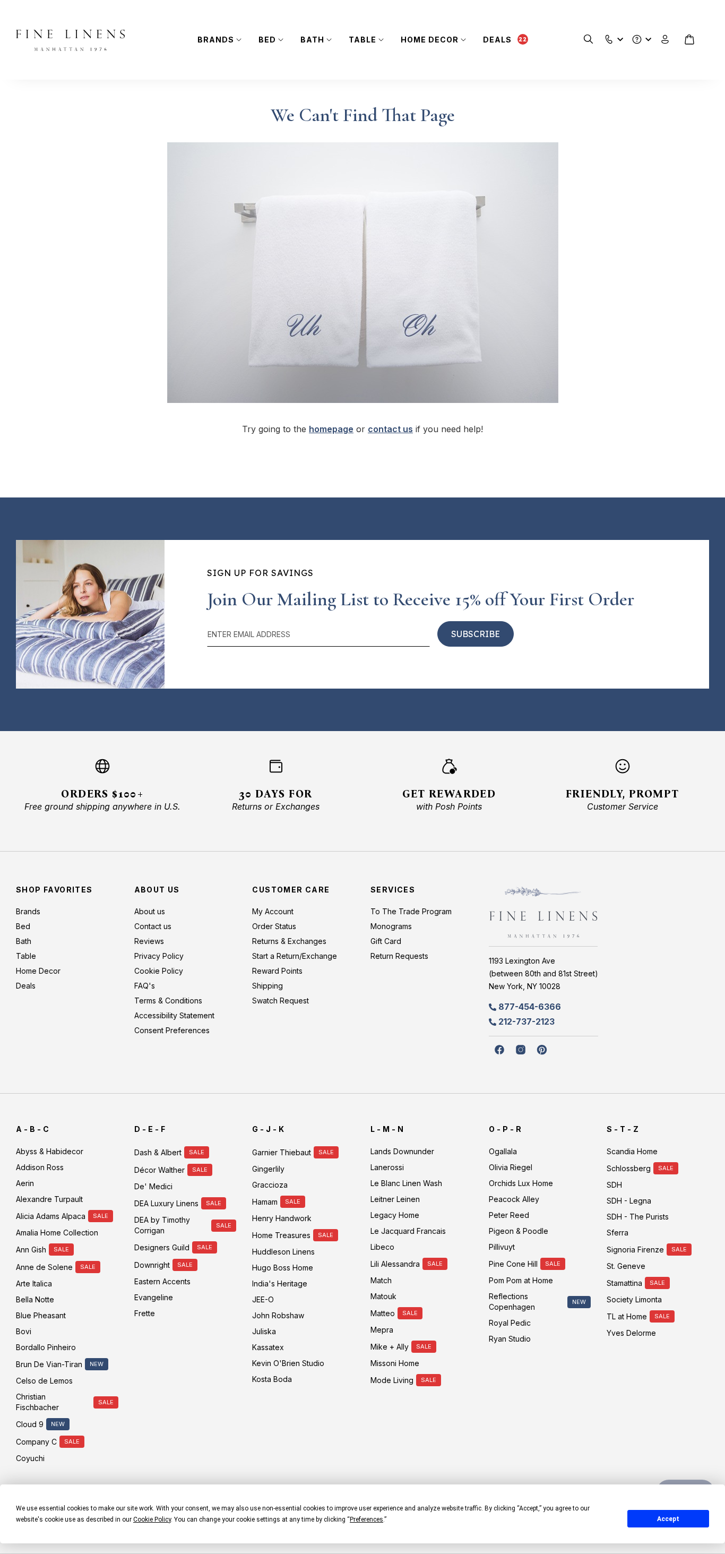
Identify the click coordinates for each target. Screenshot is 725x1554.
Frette (144, 1313)
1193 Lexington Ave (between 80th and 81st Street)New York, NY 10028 (543, 973)
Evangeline (153, 1297)
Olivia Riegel (510, 1167)
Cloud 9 (30, 1424)
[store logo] (70, 40)
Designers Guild (161, 1247)
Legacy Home (394, 1215)
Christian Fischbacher (37, 1402)
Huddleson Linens (283, 1251)
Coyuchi (30, 1458)
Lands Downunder (402, 1151)
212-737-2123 (526, 1021)
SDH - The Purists (638, 1216)
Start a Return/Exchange (294, 955)
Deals (497, 39)
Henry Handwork (282, 1218)
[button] (609, 36)
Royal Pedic (510, 1322)
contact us (390, 429)
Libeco (382, 1246)
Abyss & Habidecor (49, 1151)
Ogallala (503, 1151)
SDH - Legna (629, 1200)
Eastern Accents (162, 1281)
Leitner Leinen (395, 1199)
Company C (36, 1441)
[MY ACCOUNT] (665, 39)
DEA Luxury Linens (166, 1203)
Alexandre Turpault (49, 1199)
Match (381, 1280)
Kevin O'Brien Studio (288, 1363)
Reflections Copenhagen (512, 1301)
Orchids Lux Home (521, 1183)
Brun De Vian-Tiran (49, 1364)
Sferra (617, 1232)
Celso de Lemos (44, 1380)
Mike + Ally (389, 1346)
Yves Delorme (631, 1332)
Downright (152, 1264)
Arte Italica (34, 1283)
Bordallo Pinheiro (46, 1347)
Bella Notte (35, 1299)
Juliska (264, 1331)
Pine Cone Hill (513, 1263)
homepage (331, 429)
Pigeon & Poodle (518, 1230)
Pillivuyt (502, 1246)
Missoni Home (394, 1363)
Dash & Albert (158, 1152)
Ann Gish (31, 1249)
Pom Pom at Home (521, 1280)
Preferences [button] (366, 1519)
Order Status (274, 926)
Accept (668, 1519)
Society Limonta (634, 1299)
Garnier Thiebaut (281, 1152)
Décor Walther (159, 1169)
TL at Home (627, 1316)
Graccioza (270, 1184)
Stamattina (624, 1282)
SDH (614, 1184)
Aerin (25, 1183)
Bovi (23, 1331)
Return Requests (399, 955)
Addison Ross (40, 1167)
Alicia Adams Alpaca (50, 1216)
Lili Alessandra (395, 1263)
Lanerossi (387, 1167)
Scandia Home (632, 1151)
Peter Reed (509, 1215)
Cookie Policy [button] (152, 1519)
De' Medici (153, 1186)
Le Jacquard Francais (408, 1230)
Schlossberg (629, 1168)
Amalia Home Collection (57, 1232)
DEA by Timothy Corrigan (162, 1225)
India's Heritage (279, 1283)
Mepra (381, 1329)
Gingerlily (268, 1168)
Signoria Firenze (635, 1249)
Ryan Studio (510, 1338)
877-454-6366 (529, 1006)
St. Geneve (626, 1265)
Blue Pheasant (41, 1315)
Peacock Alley (514, 1199)
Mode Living (391, 1380)
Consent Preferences (172, 1030)
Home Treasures (281, 1235)
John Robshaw (278, 1315)
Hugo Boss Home (282, 1267)
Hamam (265, 1201)
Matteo (382, 1313)
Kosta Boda (272, 1379)
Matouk (383, 1296)
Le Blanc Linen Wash (406, 1183)
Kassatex (268, 1347)
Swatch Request (280, 1000)
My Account (273, 911)
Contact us (152, 926)
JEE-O (263, 1299)
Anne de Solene (44, 1267)
